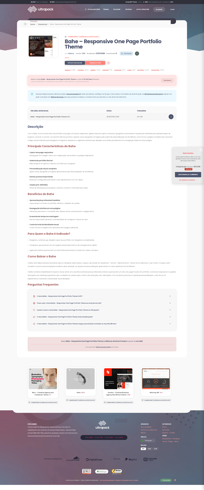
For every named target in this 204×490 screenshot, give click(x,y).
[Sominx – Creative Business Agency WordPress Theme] (118, 382)
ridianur (71, 53)
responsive (155, 70)
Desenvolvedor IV (74, 94)
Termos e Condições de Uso (124, 480)
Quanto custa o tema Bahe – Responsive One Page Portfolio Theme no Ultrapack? (68, 310)
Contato (172, 433)
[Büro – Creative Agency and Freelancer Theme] (43, 382)
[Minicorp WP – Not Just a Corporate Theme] (156, 381)
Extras (176, 441)
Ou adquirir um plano (188, 180)
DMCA (136, 480)
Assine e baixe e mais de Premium (65, 79)
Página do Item (95, 63)
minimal (105, 70)
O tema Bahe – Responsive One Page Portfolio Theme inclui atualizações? (65, 317)
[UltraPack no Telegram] (175, 480)
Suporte (165, 433)
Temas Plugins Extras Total (104, 437)
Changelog (176, 439)
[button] (137, 53)
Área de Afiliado (146, 427)
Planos (164, 427)
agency (68, 70)
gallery (93, 70)
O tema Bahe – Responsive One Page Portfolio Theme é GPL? (60, 296)
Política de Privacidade (107, 480)
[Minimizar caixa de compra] (201, 149)
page (129, 70)
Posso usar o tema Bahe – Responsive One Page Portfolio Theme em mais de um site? (69, 303)
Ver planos (167, 80)
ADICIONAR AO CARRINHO (188, 174)
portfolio (140, 70)
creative (80, 70)
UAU (171, 2)
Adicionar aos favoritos (25, 26)
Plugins (171, 441)
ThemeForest (42, 24)
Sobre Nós (165, 430)
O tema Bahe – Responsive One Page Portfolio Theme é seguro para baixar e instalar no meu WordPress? (76, 324)
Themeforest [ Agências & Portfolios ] (83, 37)
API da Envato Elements (153, 94)
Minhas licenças (57, 97)
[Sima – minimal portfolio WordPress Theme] (80, 381)
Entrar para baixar (75, 63)
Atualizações (166, 439)
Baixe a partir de (102, 341)
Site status (166, 480)
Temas (32, 24)
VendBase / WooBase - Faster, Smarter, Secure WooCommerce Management (119, 2)
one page (117, 70)
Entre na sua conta (103, 347)
